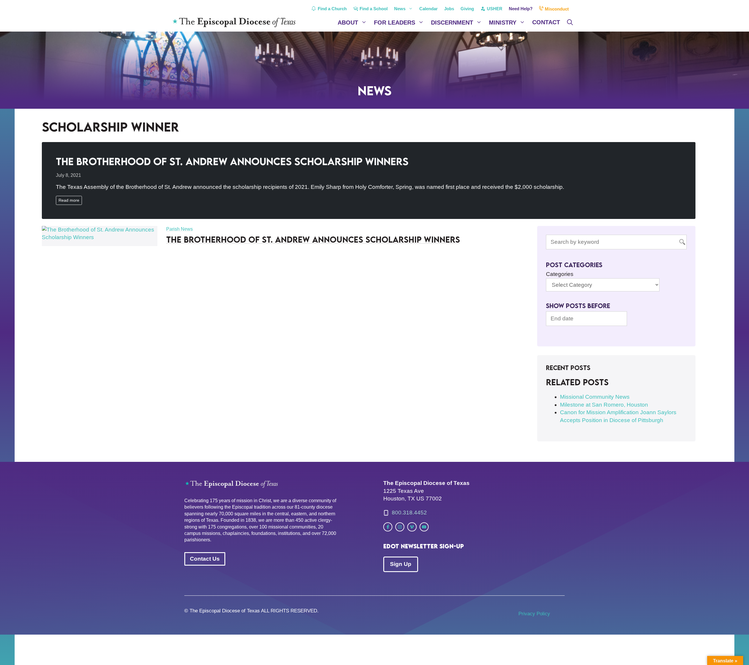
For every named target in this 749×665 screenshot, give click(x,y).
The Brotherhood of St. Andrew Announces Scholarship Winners (232, 161)
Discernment (452, 22)
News (400, 8)
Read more (69, 200)
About (348, 22)
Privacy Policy (534, 613)
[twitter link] (387, 526)
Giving (467, 8)
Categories (559, 274)
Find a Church (332, 8)
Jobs (449, 8)
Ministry (502, 22)
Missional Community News (595, 397)
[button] (570, 22)
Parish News (179, 229)
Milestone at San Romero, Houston (604, 405)
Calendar (428, 8)
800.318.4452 (409, 512)
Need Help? (520, 8)
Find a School (373, 8)
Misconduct (556, 8)
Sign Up (400, 564)
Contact (546, 22)
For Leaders (394, 22)
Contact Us (205, 559)
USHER (494, 8)
